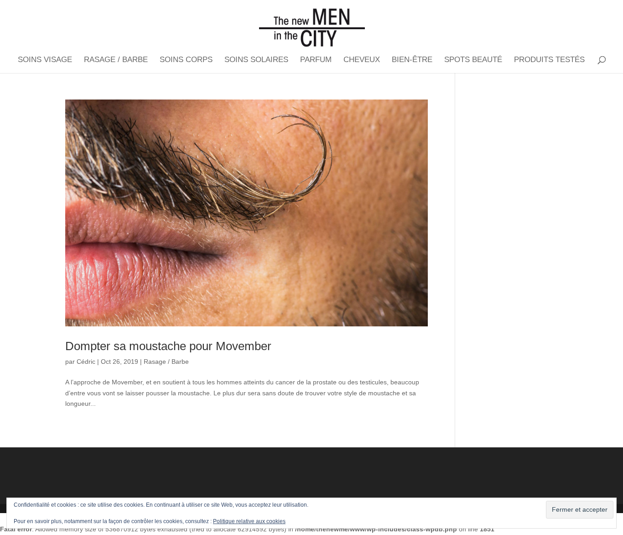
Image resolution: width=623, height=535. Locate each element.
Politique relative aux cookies (249, 521)
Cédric (86, 361)
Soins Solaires (256, 60)
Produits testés (549, 60)
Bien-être (412, 60)
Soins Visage (45, 60)
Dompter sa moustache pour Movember (168, 346)
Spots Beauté (473, 60)
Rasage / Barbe (116, 60)
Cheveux (361, 60)
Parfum (316, 60)
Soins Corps (186, 60)
